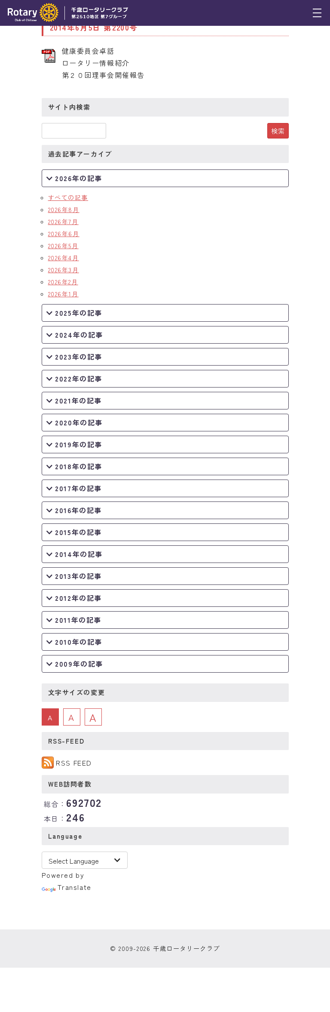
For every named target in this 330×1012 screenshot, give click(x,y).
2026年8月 (63, 209)
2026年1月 (63, 293)
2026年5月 (63, 245)
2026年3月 (63, 269)
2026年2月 (63, 281)
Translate (75, 887)
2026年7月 (63, 221)
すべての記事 (68, 197)
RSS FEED (74, 762)
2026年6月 (63, 233)
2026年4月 (63, 257)
